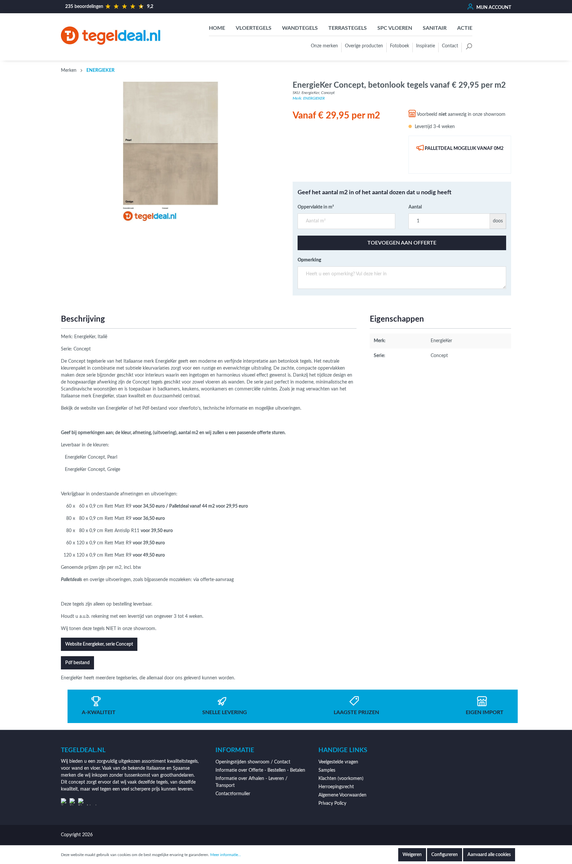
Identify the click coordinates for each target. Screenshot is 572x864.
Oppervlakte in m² (316, 207)
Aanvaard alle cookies (489, 854)
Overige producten (364, 46)
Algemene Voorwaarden (342, 795)
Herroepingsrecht (336, 787)
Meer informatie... (225, 855)
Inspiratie (425, 46)
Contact (450, 46)
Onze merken (324, 46)
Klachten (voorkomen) (340, 778)
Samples (326, 770)
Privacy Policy (332, 803)
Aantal (415, 207)
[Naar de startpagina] (110, 35)
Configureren (444, 854)
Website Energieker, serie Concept (99, 644)
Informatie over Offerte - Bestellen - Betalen (260, 770)
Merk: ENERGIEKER (309, 98)
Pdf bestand (77, 662)
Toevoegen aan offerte (401, 243)
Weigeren (412, 854)
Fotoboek (399, 46)
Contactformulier (232, 794)
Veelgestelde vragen (338, 762)
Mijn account (493, 7)
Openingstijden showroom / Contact (252, 762)
